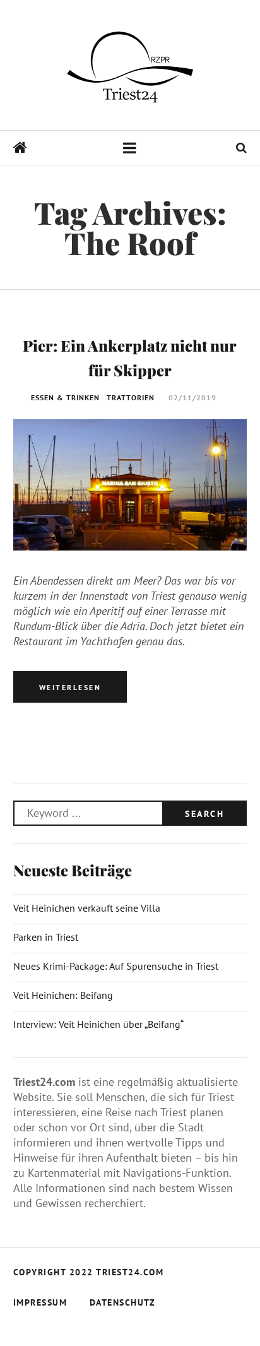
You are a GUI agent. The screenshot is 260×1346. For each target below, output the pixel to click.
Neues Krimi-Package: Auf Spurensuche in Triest (115, 966)
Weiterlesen (70, 687)
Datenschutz (123, 1302)
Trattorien (131, 397)
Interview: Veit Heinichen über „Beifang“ (98, 1024)
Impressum (40, 1302)
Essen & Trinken (65, 397)
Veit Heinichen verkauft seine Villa (86, 908)
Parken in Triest (45, 937)
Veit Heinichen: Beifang (63, 995)
